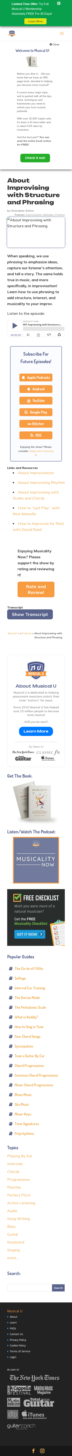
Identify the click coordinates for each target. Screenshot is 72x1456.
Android (38, 389)
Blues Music (23, 1094)
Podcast (20, 214)
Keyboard (15, 1242)
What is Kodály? (26, 1017)
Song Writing (18, 1218)
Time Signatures (27, 1123)
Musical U (13, 633)
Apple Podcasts (38, 377)
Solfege (20, 978)
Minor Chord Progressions (34, 1085)
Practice (60, 214)
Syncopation (24, 1046)
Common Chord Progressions (36, 1075)
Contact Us (16, 1334)
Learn (13, 1322)
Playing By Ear (19, 1156)
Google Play (38, 412)
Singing (13, 1250)
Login (13, 1357)
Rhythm (14, 1187)
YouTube (38, 400)
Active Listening (21, 1203)
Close (55, 44)
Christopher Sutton (22, 210)
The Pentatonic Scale (30, 1007)
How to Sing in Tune (29, 1026)
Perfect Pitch (18, 1195)
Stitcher (38, 423)
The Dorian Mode (27, 997)
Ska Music (22, 1104)
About (13, 1317)
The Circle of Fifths (29, 968)
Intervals (15, 1163)
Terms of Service (20, 1351)
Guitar (12, 1234)
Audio (12, 1210)
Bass (11, 1226)
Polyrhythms (24, 1133)
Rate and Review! (36, 589)
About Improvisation (36, 472)
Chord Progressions (29, 1065)
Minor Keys (23, 1114)
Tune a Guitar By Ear (30, 1056)
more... (12, 1257)
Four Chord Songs (27, 1036)
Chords (13, 1171)
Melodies (48, 214)
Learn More (36, 731)
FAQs (13, 1328)
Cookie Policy (18, 1345)
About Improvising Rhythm (41, 482)
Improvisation (34, 214)
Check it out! (35, 158)
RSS (38, 435)
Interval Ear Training (30, 988)
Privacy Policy (18, 1340)
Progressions (18, 1179)
